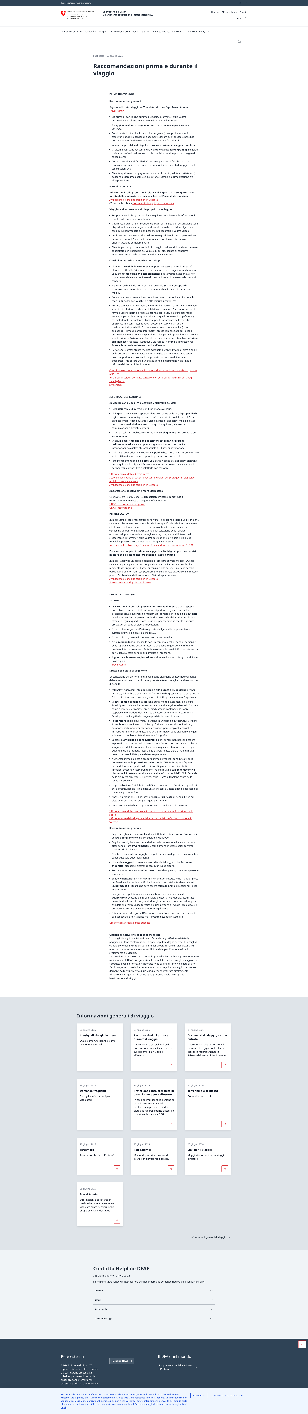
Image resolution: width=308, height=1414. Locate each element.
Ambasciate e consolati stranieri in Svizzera (133, 199)
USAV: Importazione (120, 507)
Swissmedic (115, 384)
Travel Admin (116, 110)
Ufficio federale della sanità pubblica (129, 922)
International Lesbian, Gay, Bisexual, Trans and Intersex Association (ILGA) (151, 545)
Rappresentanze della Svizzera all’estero (175, 1367)
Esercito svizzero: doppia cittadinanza (130, 582)
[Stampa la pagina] (239, 41)
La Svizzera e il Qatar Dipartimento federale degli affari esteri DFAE (128, 13)
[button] (71, 31)
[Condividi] (245, 41)
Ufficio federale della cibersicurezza (129, 474)
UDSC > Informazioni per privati (127, 504)
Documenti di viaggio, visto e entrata (153, 203)
